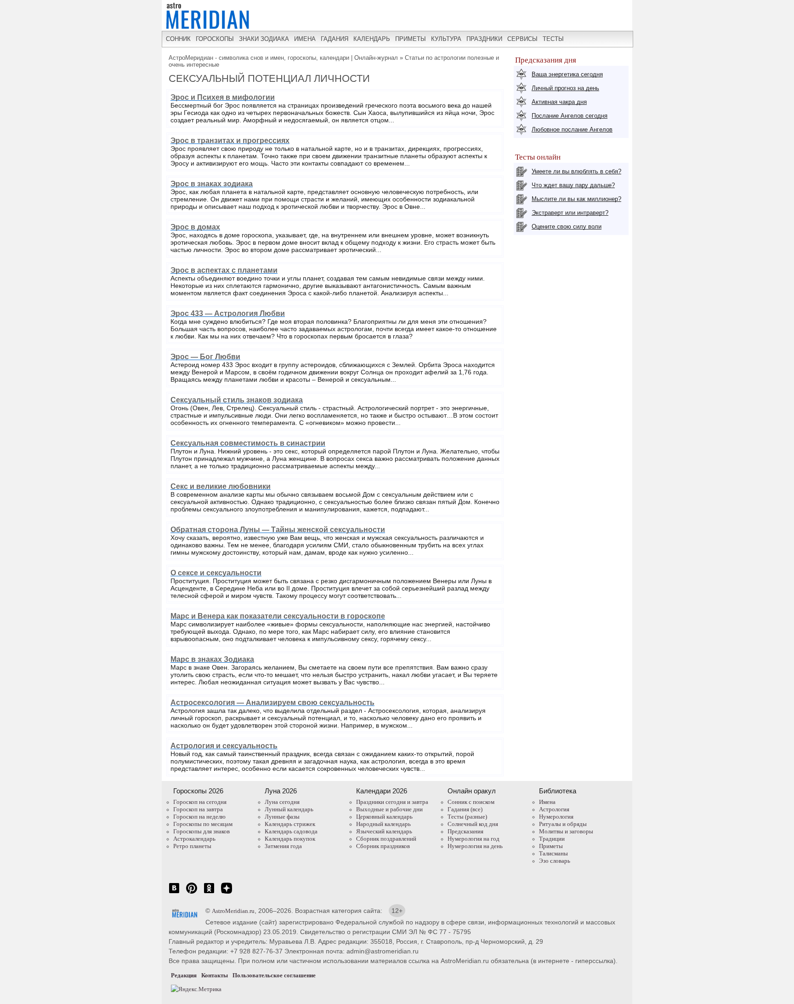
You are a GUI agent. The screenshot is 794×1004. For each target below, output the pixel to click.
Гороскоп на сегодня (200, 801)
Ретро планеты (192, 846)
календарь (371, 38)
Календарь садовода (291, 831)
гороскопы (215, 38)
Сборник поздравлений (386, 838)
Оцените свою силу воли (566, 226)
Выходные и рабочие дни (389, 809)
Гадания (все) (465, 809)
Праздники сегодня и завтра (392, 801)
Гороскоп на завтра (198, 809)
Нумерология (556, 816)
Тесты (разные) (467, 816)
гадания (334, 38)
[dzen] (226, 892)
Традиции (552, 838)
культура (446, 38)
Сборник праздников (383, 846)
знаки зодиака (264, 38)
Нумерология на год (473, 838)
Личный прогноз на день (565, 88)
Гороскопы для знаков (201, 831)
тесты (553, 38)
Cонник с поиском (471, 801)
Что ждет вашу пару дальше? (573, 185)
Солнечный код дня (473, 823)
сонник (178, 38)
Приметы (551, 846)
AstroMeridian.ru (233, 910)
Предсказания (465, 831)
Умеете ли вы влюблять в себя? (576, 171)
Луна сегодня (282, 801)
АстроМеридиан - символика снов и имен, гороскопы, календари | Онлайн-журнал (283, 57)
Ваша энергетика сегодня (567, 74)
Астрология (554, 809)
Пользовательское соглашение (274, 975)
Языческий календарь (384, 831)
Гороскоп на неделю (199, 816)
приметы (410, 38)
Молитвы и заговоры (566, 831)
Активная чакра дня (559, 101)
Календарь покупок (290, 838)
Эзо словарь (554, 860)
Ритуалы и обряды (563, 823)
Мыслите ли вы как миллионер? (576, 198)
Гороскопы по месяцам (203, 823)
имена (305, 38)
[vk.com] (174, 892)
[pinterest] (191, 892)
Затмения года (283, 846)
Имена (547, 801)
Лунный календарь (289, 809)
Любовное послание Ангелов (572, 129)
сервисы (522, 38)
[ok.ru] (209, 892)
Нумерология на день (475, 846)
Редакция (184, 975)
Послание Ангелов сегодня (569, 115)
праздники (484, 38)
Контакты (214, 975)
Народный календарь (383, 823)
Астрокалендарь (194, 838)
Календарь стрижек (290, 823)
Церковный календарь (384, 816)
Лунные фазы (282, 816)
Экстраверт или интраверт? (570, 212)
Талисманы (553, 853)
